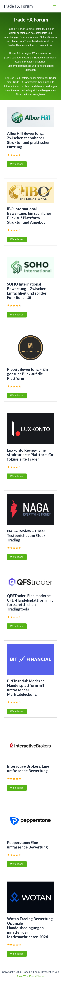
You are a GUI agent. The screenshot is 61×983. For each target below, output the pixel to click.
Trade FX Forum (18, 6)
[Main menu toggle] (54, 6)
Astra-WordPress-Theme (30, 976)
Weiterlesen (16, 164)
